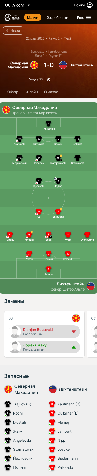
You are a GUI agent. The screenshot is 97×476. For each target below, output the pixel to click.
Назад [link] (15, 30)
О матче (51, 92)
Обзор (12, 92)
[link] (33, 17)
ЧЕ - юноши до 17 (12, 17)
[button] (83, 17)
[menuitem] (33, 17)
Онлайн (31, 92)
